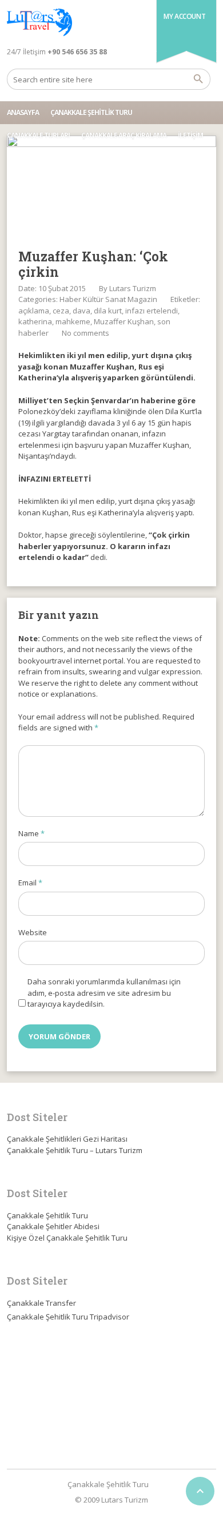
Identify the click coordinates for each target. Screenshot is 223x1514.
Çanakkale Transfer (41, 1303)
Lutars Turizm (132, 288)
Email (30, 882)
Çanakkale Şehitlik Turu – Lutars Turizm (74, 1150)
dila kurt (108, 310)
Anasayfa (23, 112)
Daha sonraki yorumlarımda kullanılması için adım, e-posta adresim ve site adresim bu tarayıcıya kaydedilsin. (104, 992)
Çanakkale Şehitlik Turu (91, 112)
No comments (85, 333)
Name (31, 833)
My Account (184, 16)
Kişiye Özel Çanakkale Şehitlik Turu (67, 1238)
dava (81, 310)
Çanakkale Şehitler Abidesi (53, 1226)
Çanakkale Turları (38, 135)
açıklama (33, 310)
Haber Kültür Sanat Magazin (108, 299)
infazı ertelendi (151, 310)
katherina (35, 321)
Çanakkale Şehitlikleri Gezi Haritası (67, 1139)
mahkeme (72, 321)
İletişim (190, 135)
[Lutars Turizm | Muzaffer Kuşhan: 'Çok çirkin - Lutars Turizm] (39, 23)
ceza (61, 310)
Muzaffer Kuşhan (124, 321)
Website (32, 932)
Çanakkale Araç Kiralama (123, 135)
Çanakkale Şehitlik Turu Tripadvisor (68, 1317)
